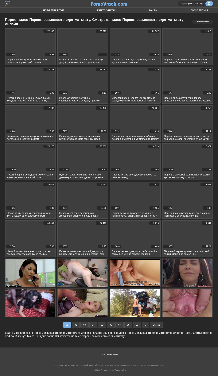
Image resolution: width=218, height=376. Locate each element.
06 (111, 325)
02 (76, 325)
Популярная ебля (53, 10)
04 (93, 325)
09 (137, 325)
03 (84, 325)
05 (102, 325)
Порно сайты (120, 370)
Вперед (156, 325)
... (145, 325)
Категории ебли (106, 10)
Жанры (153, 10)
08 (128, 325)
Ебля (10, 10)
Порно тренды (199, 10)
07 (119, 325)
